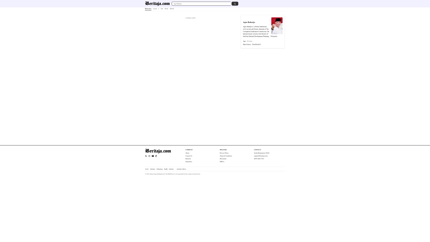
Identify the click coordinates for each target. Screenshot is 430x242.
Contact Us (188, 156)
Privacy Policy (224, 153)
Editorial (188, 159)
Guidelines (188, 162)
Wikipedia (274, 36)
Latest (155, 9)
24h (162, 9)
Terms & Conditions (226, 156)
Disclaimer (223, 159)
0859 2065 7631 (259, 159)
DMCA (222, 162)
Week (166, 9)
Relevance (148, 9)
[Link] (157, 3)
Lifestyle (171, 169)
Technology (160, 169)
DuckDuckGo (256, 44)
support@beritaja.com (261, 156)
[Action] (235, 4)
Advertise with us (181, 169)
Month (172, 9)
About (187, 153)
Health (166, 169)
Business (152, 169)
